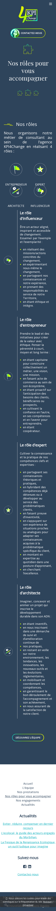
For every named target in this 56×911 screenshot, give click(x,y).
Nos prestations (28, 792)
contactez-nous (31, 32)
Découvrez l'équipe (28, 737)
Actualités (28, 804)
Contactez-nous (28, 874)
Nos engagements (28, 800)
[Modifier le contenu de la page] (6, 905)
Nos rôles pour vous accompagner (28, 796)
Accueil (28, 783)
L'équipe (28, 788)
